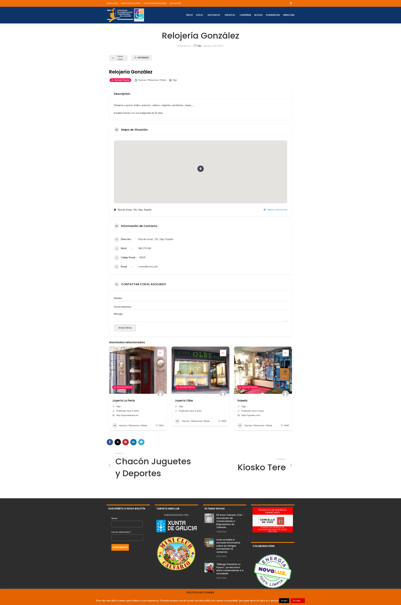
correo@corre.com (148, 266)
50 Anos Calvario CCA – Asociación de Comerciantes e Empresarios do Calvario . (230, 521)
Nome (114, 518)
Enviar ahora (125, 328)
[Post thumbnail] (209, 523)
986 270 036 (144, 248)
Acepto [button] (284, 600)
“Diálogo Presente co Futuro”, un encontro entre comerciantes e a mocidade (229, 569)
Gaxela (242, 400)
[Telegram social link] (141, 442)
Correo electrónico (121, 532)
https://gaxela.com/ (250, 415)
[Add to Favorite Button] (160, 353)
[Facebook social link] (291, 3)
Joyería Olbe (184, 400)
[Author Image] (160, 393)
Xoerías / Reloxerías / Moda (152, 80)
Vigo (175, 80)
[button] (200, 169)
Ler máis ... (298, 600)
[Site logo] (125, 15)
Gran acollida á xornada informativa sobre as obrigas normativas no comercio (228, 546)
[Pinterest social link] (125, 442)
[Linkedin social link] (133, 442)
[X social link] (118, 442)
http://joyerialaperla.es (127, 415)
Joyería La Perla (123, 400)
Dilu (199, 46)
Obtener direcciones (277, 209)
